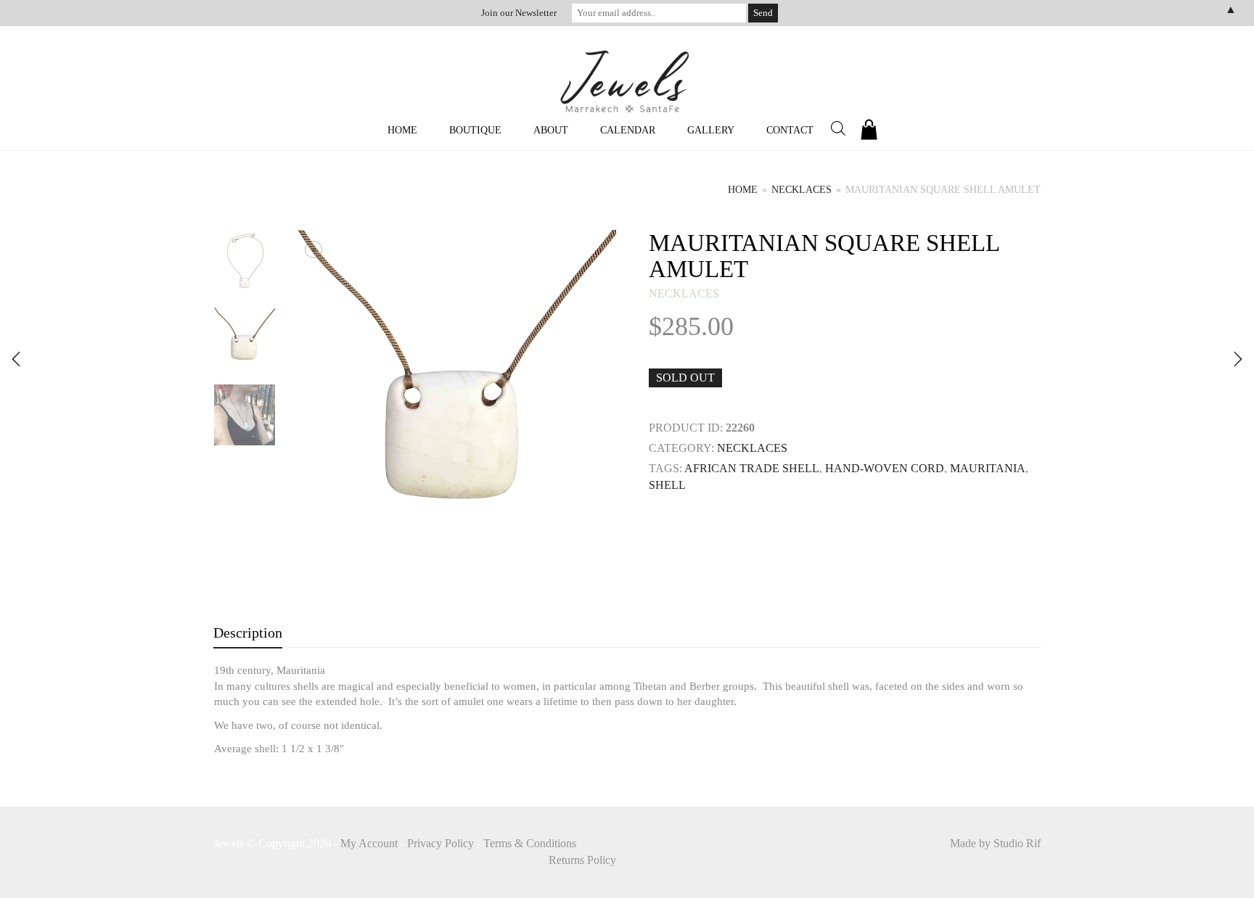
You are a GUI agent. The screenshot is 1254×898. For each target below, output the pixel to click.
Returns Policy (582, 860)
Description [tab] (247, 632)
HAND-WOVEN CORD (884, 468)
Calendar (627, 130)
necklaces (801, 189)
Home (402, 130)
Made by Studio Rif (995, 843)
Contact (790, 130)
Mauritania (987, 468)
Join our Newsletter (519, 12)
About (550, 130)
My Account (369, 843)
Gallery (710, 130)
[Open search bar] (838, 128)
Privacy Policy (440, 843)
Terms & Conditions (529, 843)
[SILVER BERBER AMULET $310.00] (16, 359)
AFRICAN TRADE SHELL (751, 468)
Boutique (475, 130)
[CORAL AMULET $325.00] (1238, 359)
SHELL (667, 485)
